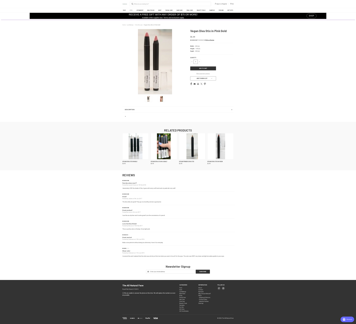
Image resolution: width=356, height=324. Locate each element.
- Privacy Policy (202, 299)
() (233, 4)
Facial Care (169, 10)
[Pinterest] (205, 84)
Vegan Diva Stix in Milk (129, 161)
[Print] (198, 84)
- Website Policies (203, 301)
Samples (212, 10)
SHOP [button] (311, 16)
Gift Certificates (184, 311)
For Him (221, 10)
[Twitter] (201, 84)
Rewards (201, 291)
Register (224, 4)
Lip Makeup (139, 10)
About (200, 288)
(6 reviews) (200, 40)
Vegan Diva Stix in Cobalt (159, 161)
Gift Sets (230, 10)
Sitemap (200, 303)
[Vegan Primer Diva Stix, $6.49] (192, 146)
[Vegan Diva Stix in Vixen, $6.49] (220, 146)
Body (159, 10)
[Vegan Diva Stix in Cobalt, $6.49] (164, 146)
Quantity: (193, 57)
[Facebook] (191, 84)
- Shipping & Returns (204, 297)
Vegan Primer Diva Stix (186, 161)
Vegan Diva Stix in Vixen (215, 161)
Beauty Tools (201, 10)
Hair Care (180, 10)
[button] (209, 40)
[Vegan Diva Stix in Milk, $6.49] (135, 146)
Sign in (218, 4)
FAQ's (200, 295)
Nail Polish (150, 10)
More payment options (203, 73)
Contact (200, 289)
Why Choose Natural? (204, 293)
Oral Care (190, 10)
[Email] (195, 84)
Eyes (131, 10)
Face (124, 10)
